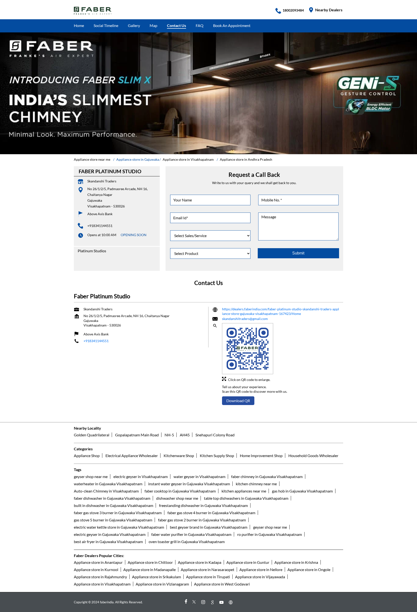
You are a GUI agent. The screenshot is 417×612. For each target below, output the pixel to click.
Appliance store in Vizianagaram (162, 583)
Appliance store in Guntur (247, 562)
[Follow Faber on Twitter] (194, 602)
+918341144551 (99, 226)
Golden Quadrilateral (91, 434)
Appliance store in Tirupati (208, 576)
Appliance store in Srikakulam (156, 576)
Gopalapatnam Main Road (137, 434)
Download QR (238, 400)
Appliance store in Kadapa (199, 562)
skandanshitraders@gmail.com (245, 319)
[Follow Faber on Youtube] (222, 602)
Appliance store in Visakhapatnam (102, 583)
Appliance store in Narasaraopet (207, 569)
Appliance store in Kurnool (96, 569)
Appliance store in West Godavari (222, 583)
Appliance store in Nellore (260, 569)
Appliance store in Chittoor (150, 562)
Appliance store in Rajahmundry (100, 576)
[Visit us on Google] (213, 602)
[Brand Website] (231, 602)
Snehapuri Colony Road (215, 434)
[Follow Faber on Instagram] (203, 602)
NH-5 (169, 434)
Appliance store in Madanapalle (149, 569)
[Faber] (93, 10)
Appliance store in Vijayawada (260, 576)
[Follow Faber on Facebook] (185, 602)
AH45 (185, 434)
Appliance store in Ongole (308, 569)
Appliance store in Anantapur (98, 562)
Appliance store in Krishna (296, 562)
